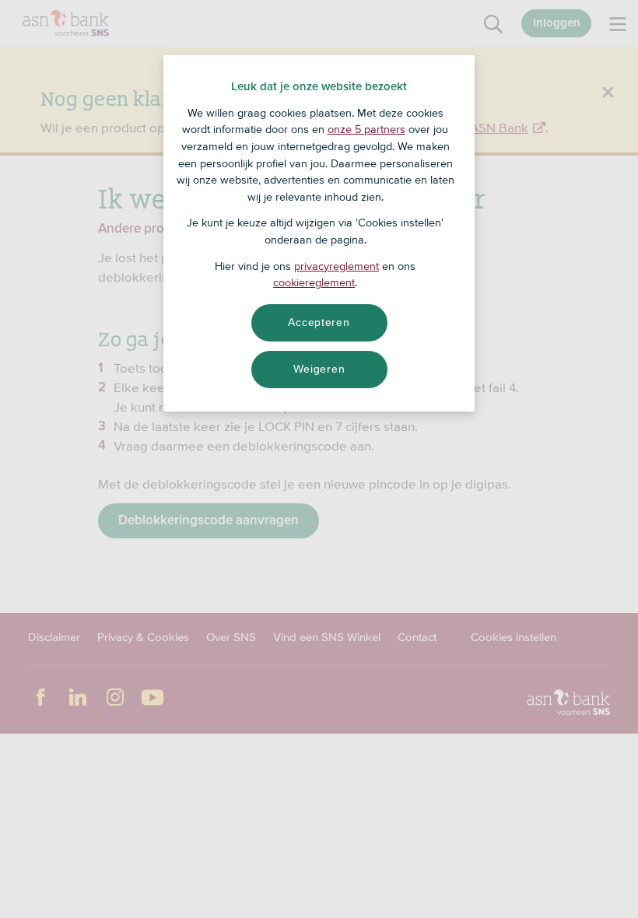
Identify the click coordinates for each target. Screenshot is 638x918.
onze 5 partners (366, 129)
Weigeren (319, 369)
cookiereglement (314, 282)
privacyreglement (336, 266)
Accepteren (318, 322)
